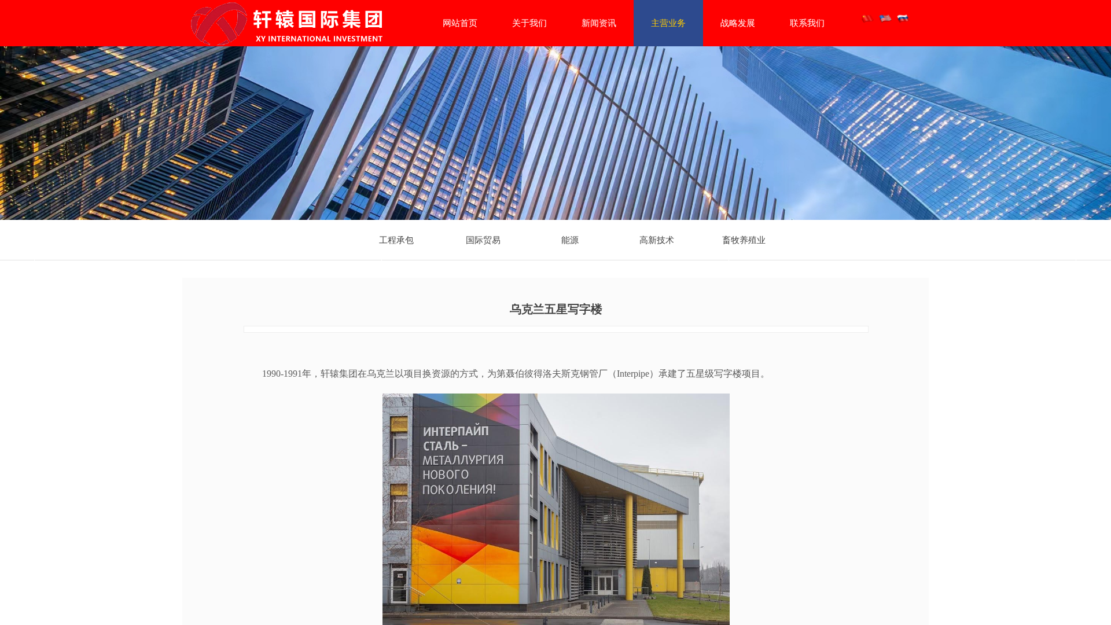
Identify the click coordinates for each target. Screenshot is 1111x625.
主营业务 (668, 23)
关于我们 (529, 23)
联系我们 (807, 23)
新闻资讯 (599, 23)
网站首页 (460, 23)
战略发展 (737, 23)
